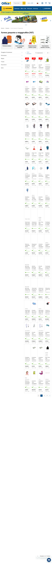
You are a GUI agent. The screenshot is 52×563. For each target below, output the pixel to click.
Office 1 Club (23, 8)
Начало (2, 28)
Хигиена (7, 28)
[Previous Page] (50, 396)
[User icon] (42, 3)
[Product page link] (27, 60)
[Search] (24, 3)
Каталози (35, 8)
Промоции (17, 8)
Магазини (29, 8)
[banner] (26, 19)
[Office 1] (6, 3)
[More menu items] (40, 8)
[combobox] (31, 3)
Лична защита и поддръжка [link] (16, 28)
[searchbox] (19, 3)
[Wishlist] (46, 3)
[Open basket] (49, 3)
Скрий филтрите (29, 53)
